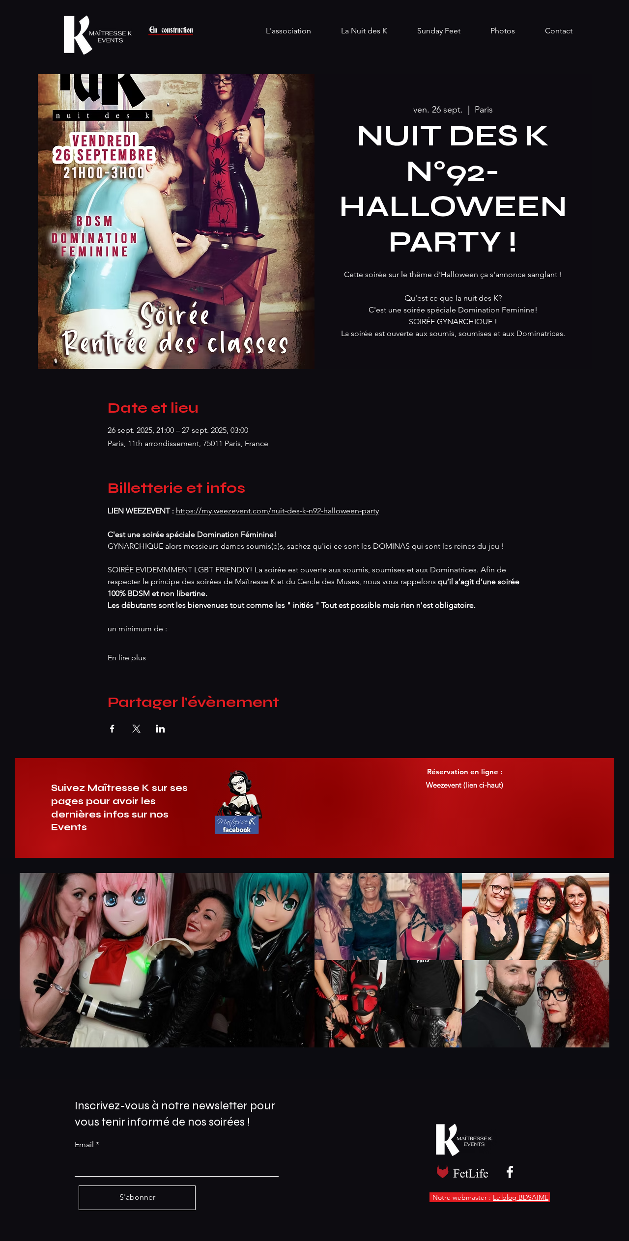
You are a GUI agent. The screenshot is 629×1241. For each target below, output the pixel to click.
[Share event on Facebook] (112, 729)
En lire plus (127, 657)
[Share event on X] (136, 729)
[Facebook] (510, 1172)
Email (84, 1145)
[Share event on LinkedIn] (160, 729)
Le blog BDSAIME (520, 1197)
